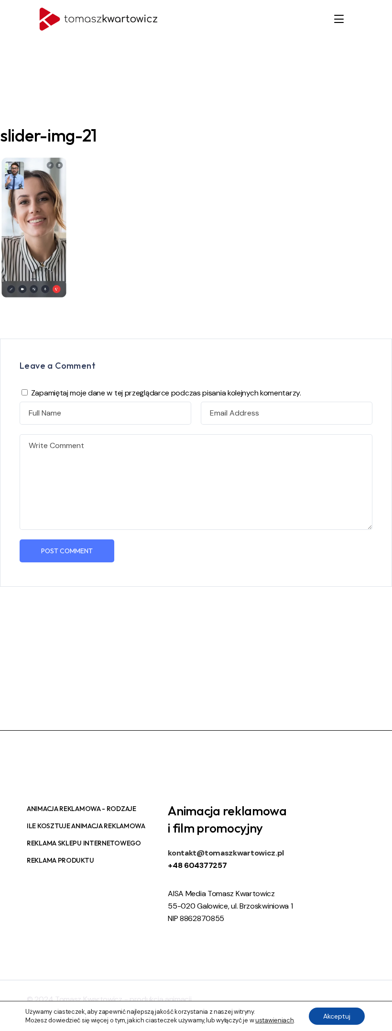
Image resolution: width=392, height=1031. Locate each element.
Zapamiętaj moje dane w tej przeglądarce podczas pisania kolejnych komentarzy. (166, 393)
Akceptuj (336, 1016)
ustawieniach (274, 1020)
